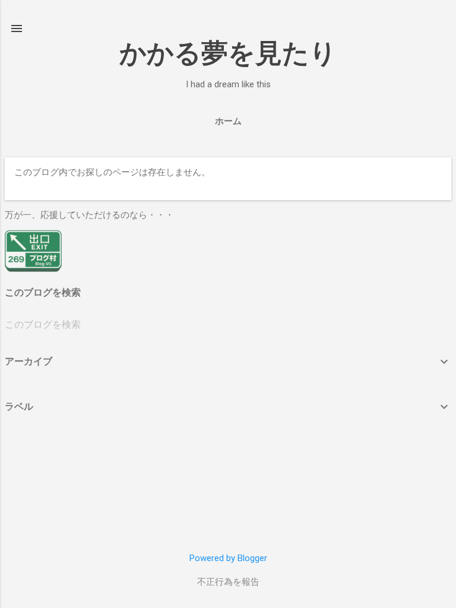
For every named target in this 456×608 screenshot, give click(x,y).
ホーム (228, 121)
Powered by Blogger (228, 558)
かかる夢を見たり (228, 53)
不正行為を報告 (228, 582)
